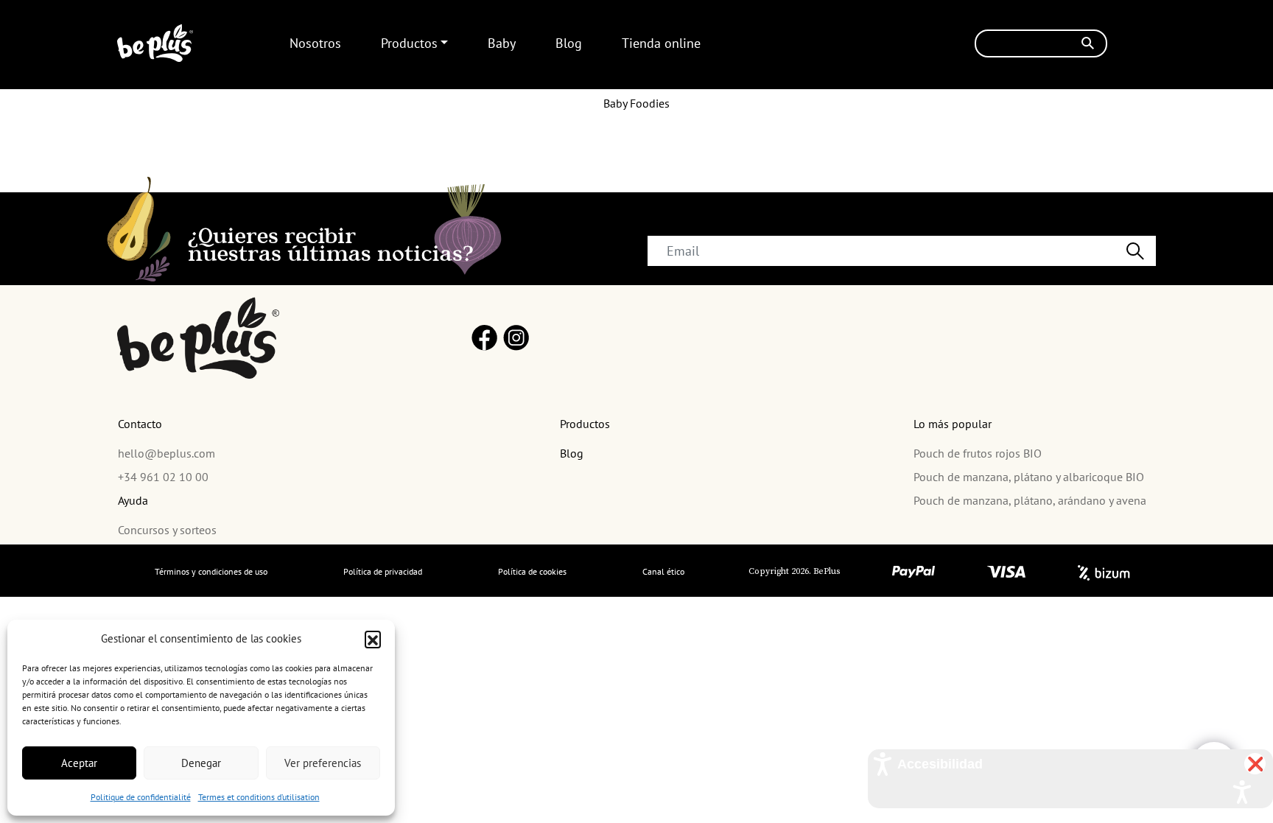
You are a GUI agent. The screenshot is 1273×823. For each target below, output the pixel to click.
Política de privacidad (382, 571)
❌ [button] (1255, 764)
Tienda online (661, 43)
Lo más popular (952, 423)
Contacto (140, 423)
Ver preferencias (322, 763)
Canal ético (663, 571)
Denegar (201, 763)
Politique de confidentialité (141, 796)
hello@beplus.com (166, 453)
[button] (372, 638)
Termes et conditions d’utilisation (259, 796)
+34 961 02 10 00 (163, 476)
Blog (568, 43)
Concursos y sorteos (167, 529)
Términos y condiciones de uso (211, 571)
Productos (409, 43)
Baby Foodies (636, 103)
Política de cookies (532, 571)
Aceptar (79, 763)
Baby (502, 43)
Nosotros (315, 43)
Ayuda (133, 500)
